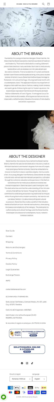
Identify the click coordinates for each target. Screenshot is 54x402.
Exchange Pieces (13, 275)
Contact (9, 236)
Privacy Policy (11, 258)
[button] (4, 3)
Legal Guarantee (12, 269)
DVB (23, 397)
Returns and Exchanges (15, 247)
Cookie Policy (11, 264)
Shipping (9, 242)
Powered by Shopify (31, 397)
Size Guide (10, 231)
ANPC (8, 280)
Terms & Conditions (14, 253)
